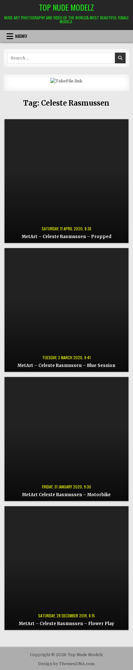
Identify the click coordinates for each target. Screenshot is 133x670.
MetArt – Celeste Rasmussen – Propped (66, 236)
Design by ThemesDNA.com (66, 664)
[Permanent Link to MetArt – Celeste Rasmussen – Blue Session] (66, 310)
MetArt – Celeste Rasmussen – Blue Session (66, 365)
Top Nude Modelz (66, 7)
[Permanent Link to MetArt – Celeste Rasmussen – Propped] (66, 181)
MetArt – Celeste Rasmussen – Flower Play (66, 623)
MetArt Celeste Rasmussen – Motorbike (66, 494)
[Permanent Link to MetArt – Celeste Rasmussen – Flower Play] (66, 568)
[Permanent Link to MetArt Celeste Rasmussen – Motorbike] (66, 439)
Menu (21, 36)
